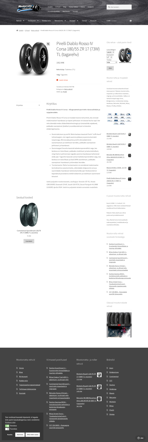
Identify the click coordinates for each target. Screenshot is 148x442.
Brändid (72, 21)
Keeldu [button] (9, 434)
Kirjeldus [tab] (19, 105)
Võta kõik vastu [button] (32, 434)
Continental (114, 376)
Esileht (21, 30)
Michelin (112, 402)
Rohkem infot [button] (10, 422)
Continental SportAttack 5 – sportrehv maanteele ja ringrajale (118, 260)
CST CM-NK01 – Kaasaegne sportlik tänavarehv (118, 293)
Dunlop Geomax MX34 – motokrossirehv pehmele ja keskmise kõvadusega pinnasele (120, 276)
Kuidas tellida (73, 7)
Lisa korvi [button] (29, 241)
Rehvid (18, 21)
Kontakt (75, 11)
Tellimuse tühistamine (27, 389)
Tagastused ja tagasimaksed (29, 385)
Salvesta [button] (20, 434)
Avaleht (50, 7)
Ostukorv (91, 7)
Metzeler (112, 397)
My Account (23, 376)
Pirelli (65, 92)
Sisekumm (32, 21)
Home (21, 368)
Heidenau (112, 389)
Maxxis (111, 393)
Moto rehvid (35, 30)
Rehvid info (59, 21)
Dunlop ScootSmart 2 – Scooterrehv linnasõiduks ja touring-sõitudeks (118, 246)
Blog (64, 7)
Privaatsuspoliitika (54, 11)
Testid (84, 21)
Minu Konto (66, 11)
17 (61, 92)
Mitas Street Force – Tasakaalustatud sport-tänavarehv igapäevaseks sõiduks (117, 285)
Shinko (112, 414)
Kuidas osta (46, 21)
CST (110, 381)
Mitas (111, 406)
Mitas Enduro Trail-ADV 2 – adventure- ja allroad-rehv (118, 253)
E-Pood (58, 7)
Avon (111, 368)
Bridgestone (114, 372)
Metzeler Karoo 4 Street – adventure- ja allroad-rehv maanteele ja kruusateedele (118, 268)
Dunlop (112, 385)
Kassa (83, 7)
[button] (48, 44)
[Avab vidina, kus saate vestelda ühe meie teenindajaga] (140, 438)
